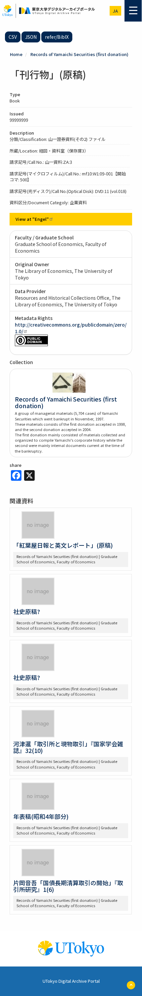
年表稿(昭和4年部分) (41, 816)
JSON (31, 36)
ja (115, 11)
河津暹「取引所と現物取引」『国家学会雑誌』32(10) (68, 747)
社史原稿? (26, 611)
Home (16, 54)
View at (32, 219)
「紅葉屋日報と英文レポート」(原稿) (63, 545)
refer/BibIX (57, 36)
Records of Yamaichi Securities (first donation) (79, 54)
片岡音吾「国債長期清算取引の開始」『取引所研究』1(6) (68, 886)
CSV (13, 36)
